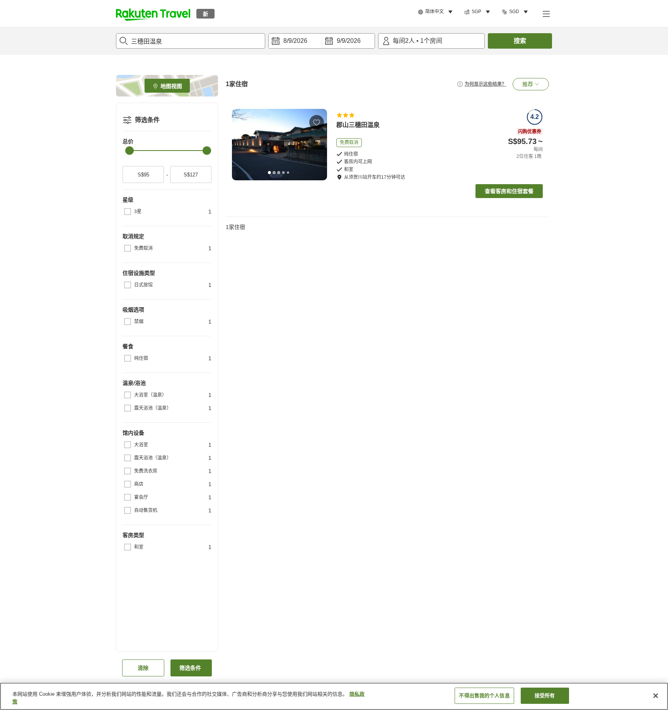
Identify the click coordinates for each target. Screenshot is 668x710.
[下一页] (318, 144)
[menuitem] (436, 12)
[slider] (129, 150)
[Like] (316, 122)
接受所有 (545, 695)
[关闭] (655, 695)
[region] (334, 696)
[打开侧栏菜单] (546, 13)
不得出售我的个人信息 (484, 695)
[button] (153, 13)
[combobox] (190, 41)
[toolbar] (321, 41)
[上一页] (240, 144)
